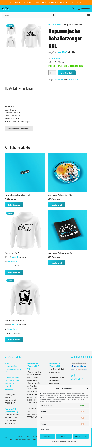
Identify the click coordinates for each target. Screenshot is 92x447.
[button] (87, 388)
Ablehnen (63, 436)
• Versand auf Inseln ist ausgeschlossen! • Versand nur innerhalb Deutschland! (12, 383)
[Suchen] (54, 15)
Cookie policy (55, 441)
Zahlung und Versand (22, 439)
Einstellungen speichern (80, 436)
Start (49, 24)
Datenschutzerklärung (65, 441)
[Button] (73, 9)
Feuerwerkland (73, 79)
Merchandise (57, 24)
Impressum (73, 441)
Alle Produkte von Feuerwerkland (18, 128)
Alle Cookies (47, 436)
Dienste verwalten (45, 429)
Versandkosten (56, 58)
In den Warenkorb (66, 73)
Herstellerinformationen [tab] (19, 88)
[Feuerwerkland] (5, 8)
